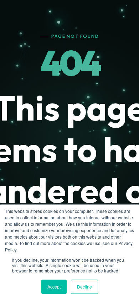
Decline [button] (84, 287)
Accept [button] (54, 287)
